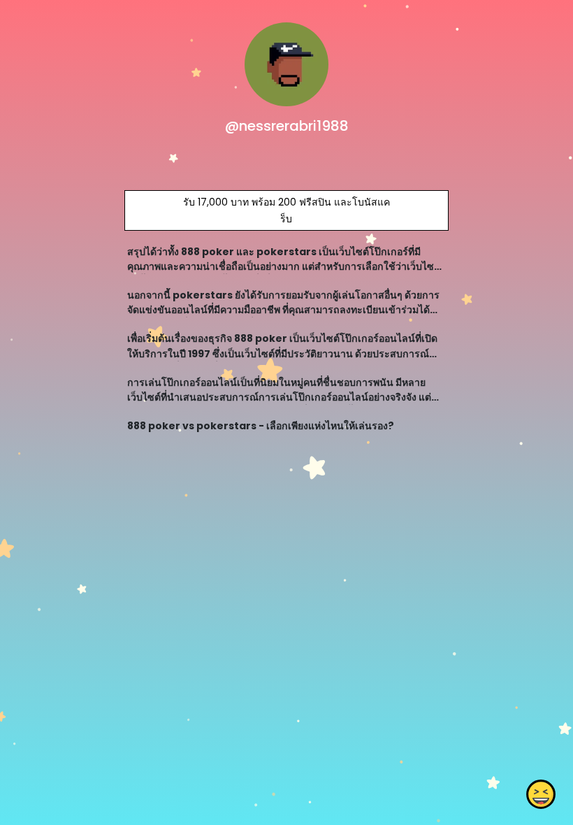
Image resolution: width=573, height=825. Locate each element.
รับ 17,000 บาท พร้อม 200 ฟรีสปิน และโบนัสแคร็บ (286, 210)
